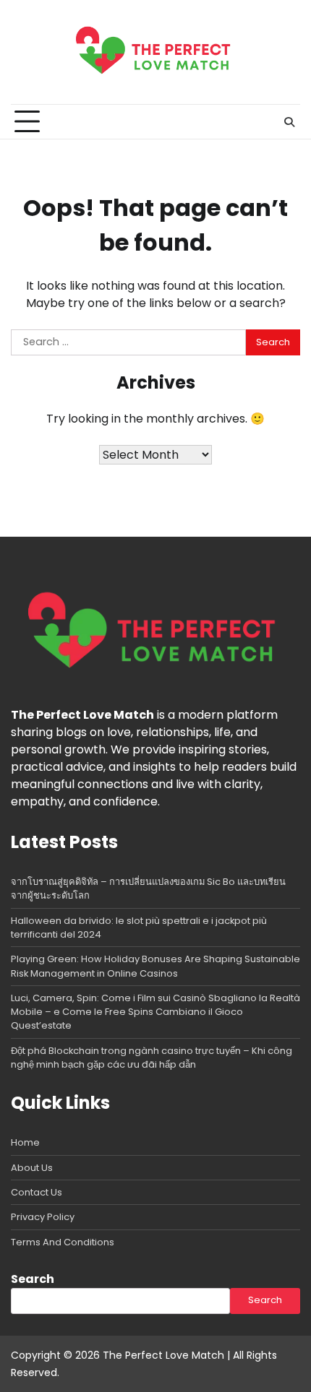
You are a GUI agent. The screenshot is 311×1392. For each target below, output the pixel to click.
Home (25, 1142)
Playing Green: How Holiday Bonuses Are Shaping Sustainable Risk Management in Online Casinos (155, 966)
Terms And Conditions (62, 1242)
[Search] (289, 122)
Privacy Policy (42, 1217)
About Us (32, 1168)
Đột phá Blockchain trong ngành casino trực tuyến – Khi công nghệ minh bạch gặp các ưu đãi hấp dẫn (151, 1057)
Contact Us (36, 1192)
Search (32, 1279)
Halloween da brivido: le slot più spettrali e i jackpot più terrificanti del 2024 (139, 927)
